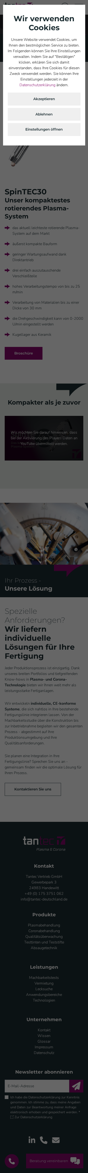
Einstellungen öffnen (44, 129)
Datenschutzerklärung (37, 85)
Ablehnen (44, 114)
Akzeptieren (44, 99)
